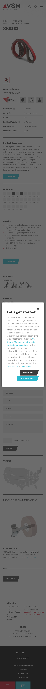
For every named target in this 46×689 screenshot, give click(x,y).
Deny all (28, 372)
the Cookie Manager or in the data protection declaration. (21, 342)
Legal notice (12, 366)
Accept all (27, 378)
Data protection (28, 366)
